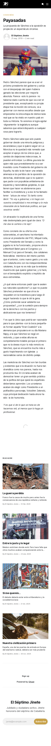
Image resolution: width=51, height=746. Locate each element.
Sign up (25, 676)
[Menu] (47, 4)
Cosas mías (8, 15)
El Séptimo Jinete (20, 35)
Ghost (31, 682)
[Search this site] (43, 4)
